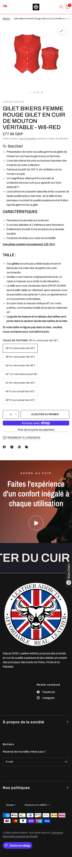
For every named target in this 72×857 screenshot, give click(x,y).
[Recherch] (61, 7)
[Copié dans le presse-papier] (27, 447)
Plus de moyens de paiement (36, 429)
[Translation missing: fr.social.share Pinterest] (20, 447)
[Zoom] (61, 30)
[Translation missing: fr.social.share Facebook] (5, 447)
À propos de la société (23, 722)
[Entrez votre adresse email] (65, 761)
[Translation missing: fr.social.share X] (12, 447)
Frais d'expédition (28, 138)
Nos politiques (16, 788)
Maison (6, 18)
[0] (66, 7)
